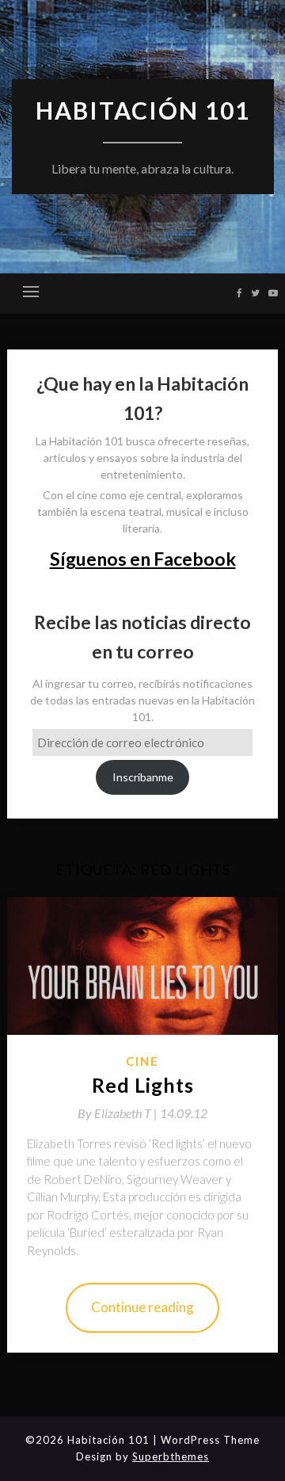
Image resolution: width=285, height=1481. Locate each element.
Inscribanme (142, 777)
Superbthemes (170, 1456)
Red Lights (143, 1085)
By (119, 1112)
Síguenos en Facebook (143, 559)
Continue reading (142, 1307)
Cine (142, 1061)
